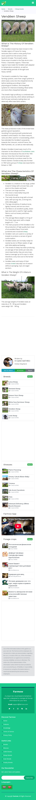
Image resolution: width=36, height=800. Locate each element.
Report (30, 370)
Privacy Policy (7, 735)
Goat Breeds (7, 759)
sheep (20, 163)
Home (3, 9)
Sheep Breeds (7, 755)
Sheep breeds (19, 9)
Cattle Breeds (7, 751)
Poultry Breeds (8, 762)
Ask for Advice (8, 370)
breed (13, 263)
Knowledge (6, 728)
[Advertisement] (18, 336)
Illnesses (6, 748)
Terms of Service (8, 731)
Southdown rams (28, 151)
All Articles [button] (20, 370)
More (30, 377)
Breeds (10, 9)
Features (6, 724)
